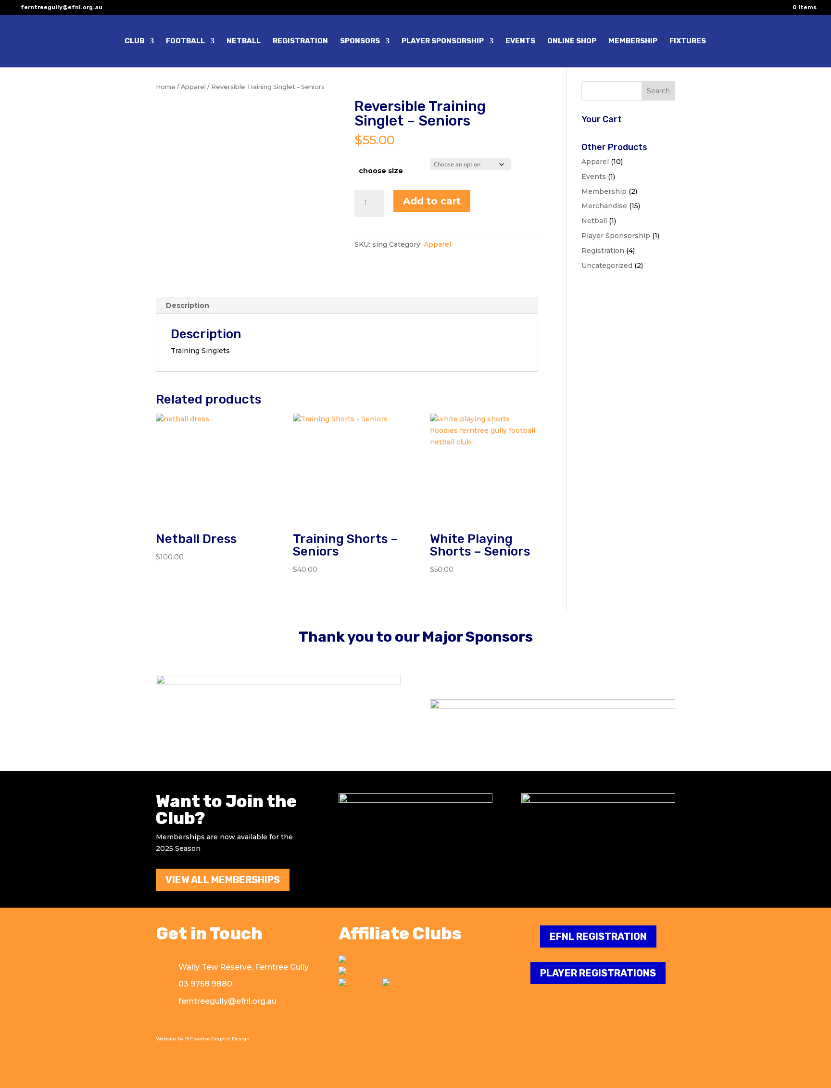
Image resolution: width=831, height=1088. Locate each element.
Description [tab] (187, 305)
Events (593, 176)
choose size (381, 170)
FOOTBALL (185, 41)
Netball (594, 220)
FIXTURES (687, 41)
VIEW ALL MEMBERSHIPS (222, 880)
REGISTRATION (300, 41)
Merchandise (604, 206)
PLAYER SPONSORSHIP (443, 41)
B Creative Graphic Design (217, 1039)
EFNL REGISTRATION (598, 936)
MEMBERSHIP (632, 41)
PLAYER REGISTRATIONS (598, 973)
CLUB (134, 41)
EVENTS (520, 41)
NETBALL (244, 41)
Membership (604, 191)
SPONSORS (360, 41)
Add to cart (432, 201)
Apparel (193, 86)
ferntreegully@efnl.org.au (227, 1001)
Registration (602, 250)
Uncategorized (606, 265)
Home (166, 86)
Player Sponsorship (615, 235)
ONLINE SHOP (571, 41)
